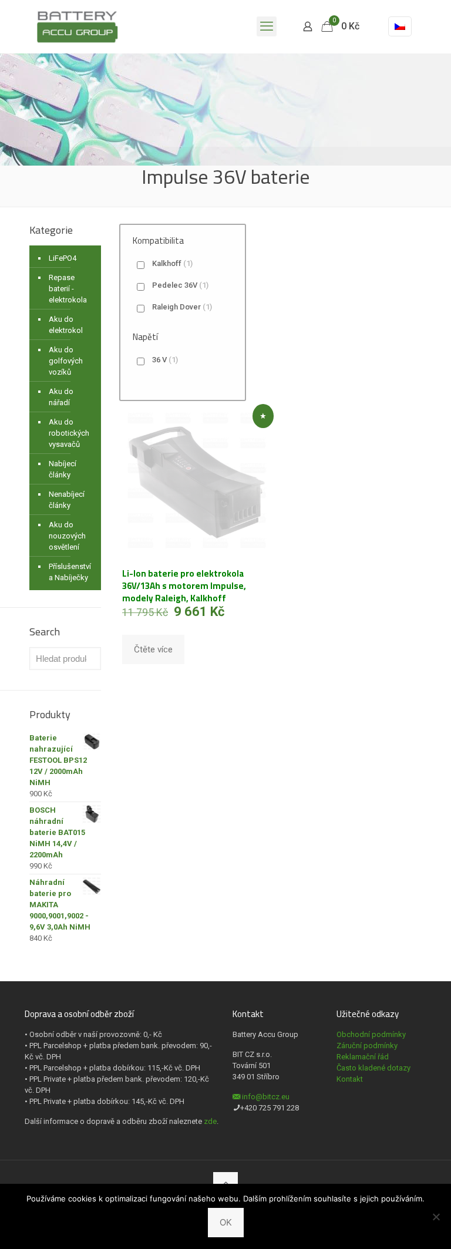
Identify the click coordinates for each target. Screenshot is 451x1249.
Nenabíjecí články (67, 500)
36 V (165, 359)
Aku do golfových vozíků (66, 360)
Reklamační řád (362, 1056)
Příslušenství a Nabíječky (70, 572)
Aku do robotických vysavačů (69, 433)
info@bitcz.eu (266, 1096)
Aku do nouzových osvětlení (67, 535)
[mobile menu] (267, 26)
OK (226, 1222)
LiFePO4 (62, 258)
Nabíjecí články (62, 469)
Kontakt (349, 1079)
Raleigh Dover (182, 306)
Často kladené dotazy (373, 1067)
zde (210, 1121)
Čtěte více (153, 649)
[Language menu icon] (400, 26)
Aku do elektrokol (66, 325)
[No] (436, 1217)
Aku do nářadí (61, 397)
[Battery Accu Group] (77, 26)
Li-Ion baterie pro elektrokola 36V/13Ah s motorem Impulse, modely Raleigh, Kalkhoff (184, 586)
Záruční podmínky (367, 1045)
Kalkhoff (172, 263)
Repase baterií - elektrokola (68, 288)
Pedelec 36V (180, 285)
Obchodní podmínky (371, 1034)
